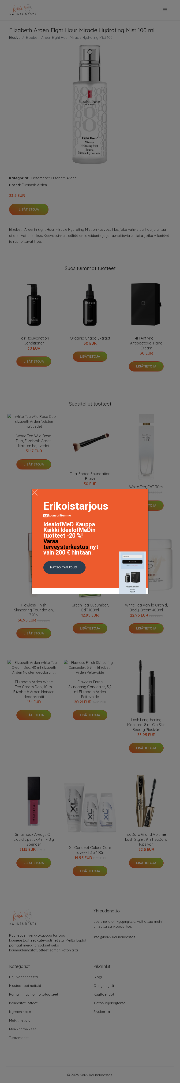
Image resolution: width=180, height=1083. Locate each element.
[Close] (35, 492)
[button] (64, 567)
